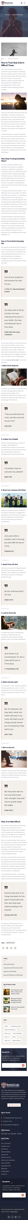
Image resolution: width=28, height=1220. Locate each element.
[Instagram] (12, 1217)
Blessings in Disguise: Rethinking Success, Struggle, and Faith (16, 1000)
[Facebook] (8, 1217)
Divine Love (7, 1033)
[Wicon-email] (19, 1217)
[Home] (7, 3)
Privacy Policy (14, 1211)
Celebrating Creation (16, 1026)
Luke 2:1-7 (7, 1037)
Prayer (14, 1037)
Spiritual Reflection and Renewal (13, 975)
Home (7, 15)
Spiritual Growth (10, 942)
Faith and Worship (17, 15)
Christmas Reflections (10, 1029)
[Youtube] (15, 1217)
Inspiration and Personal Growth (13, 968)
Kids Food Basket (17, 1033)
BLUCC (3, 58)
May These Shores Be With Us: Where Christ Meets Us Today (17, 992)
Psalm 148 (7, 1040)
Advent (6, 1026)
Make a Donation (15, 1105)
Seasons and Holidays (10, 971)
